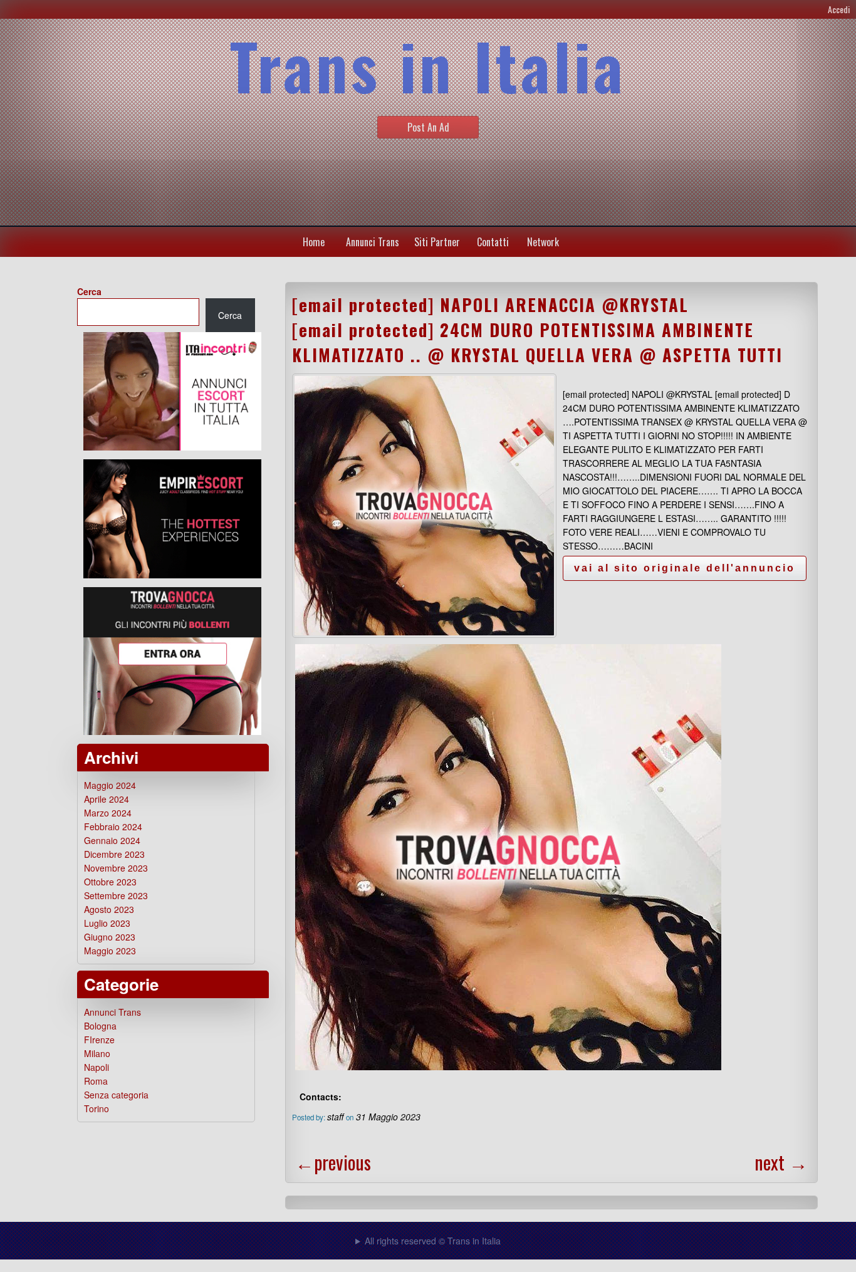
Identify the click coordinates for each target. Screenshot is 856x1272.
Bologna (100, 1025)
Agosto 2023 (109, 909)
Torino (96, 1108)
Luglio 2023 (107, 923)
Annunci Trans (372, 241)
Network (543, 241)
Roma (96, 1081)
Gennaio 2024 (112, 840)
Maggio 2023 (110, 950)
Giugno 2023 (109, 937)
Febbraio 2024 (113, 826)
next (781, 1162)
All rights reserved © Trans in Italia (433, 1240)
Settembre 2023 (116, 895)
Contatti (493, 241)
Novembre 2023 (116, 868)
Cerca (89, 291)
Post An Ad (428, 127)
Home (314, 241)
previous (333, 1162)
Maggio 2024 (110, 785)
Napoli (96, 1067)
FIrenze (99, 1039)
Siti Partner (437, 241)
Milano (97, 1053)
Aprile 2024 (106, 799)
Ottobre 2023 (110, 881)
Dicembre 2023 (114, 854)
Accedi (839, 9)
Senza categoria (116, 1094)
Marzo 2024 (108, 812)
